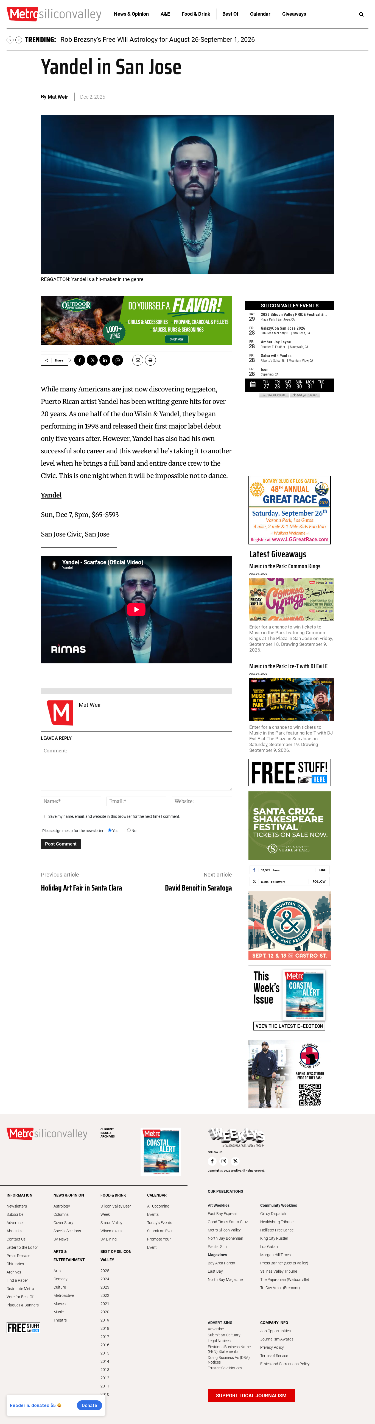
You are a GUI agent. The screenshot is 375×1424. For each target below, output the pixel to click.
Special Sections (67, 1231)
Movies (60, 1303)
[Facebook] (79, 360)
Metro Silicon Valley (224, 1230)
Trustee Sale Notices (225, 1368)
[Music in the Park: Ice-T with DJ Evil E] (291, 699)
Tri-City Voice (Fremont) (280, 1288)
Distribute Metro (20, 1288)
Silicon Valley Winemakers (111, 1226)
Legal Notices (219, 1341)
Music (59, 1312)
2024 (104, 1279)
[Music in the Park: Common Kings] (291, 599)
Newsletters (17, 1206)
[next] (18, 40)
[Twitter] (92, 360)
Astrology (62, 1206)
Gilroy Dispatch (273, 1213)
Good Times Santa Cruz (228, 1222)
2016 (104, 1345)
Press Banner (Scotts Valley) (284, 1263)
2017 (104, 1336)
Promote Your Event (159, 1243)
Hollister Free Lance (276, 1230)
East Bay (215, 1271)
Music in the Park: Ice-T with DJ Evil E (288, 666)
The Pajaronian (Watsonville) (284, 1279)
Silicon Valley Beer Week (115, 1210)
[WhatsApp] (117, 360)
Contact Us (16, 1239)
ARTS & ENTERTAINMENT (69, 1255)
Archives (14, 1272)
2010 (104, 1394)
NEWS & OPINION (69, 1195)
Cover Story (63, 1222)
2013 (104, 1369)
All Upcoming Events (158, 1210)
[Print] (150, 360)
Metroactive (64, 1295)
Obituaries (15, 1264)
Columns (61, 1214)
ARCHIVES (107, 1133)
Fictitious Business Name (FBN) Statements (229, 1349)
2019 (104, 1320)
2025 (104, 1271)
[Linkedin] (104, 360)
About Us (14, 1231)
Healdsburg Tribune (276, 1222)
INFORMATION (19, 1195)
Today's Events (159, 1222)
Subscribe (15, 1214)
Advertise (15, 1222)
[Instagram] (223, 1161)
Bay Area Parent (222, 1263)
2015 (104, 1353)
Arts (57, 1271)
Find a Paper (17, 1280)
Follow (319, 881)
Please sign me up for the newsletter (72, 830)
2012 (104, 1378)
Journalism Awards (276, 1339)
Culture (60, 1287)
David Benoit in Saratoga (198, 888)
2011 (104, 1386)
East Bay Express (222, 1213)
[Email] (135, 360)
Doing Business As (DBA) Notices (229, 1359)
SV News (61, 1239)
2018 (104, 1328)
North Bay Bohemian (225, 1238)
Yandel (51, 495)
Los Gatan (269, 1246)
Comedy (61, 1279)
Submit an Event (161, 1231)
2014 (104, 1361)
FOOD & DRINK (113, 1195)
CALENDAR (157, 1195)
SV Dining (108, 1239)
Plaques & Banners (23, 1305)
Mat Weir (58, 97)
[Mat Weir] (60, 713)
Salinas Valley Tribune (278, 1271)
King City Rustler (274, 1238)
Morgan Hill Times (275, 1255)
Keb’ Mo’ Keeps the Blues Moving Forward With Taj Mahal (144, 39)
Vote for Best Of (20, 1297)
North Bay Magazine (225, 1279)
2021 (104, 1303)
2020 (104, 1312)
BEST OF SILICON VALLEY (115, 1255)
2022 (104, 1295)
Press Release (18, 1255)
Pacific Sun (217, 1246)
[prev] (10, 40)
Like (322, 870)
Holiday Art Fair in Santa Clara (81, 888)
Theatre (60, 1320)
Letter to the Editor (22, 1247)
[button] (361, 14)
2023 (104, 1287)
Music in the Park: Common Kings (284, 566)
